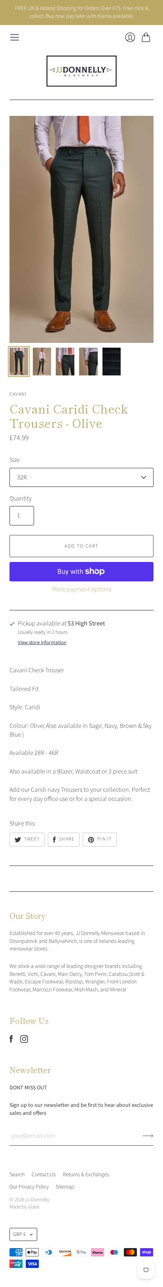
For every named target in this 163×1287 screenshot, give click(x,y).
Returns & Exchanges (86, 1175)
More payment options (81, 589)
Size (14, 460)
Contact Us (44, 1175)
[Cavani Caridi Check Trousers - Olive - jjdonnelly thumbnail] (18, 361)
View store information (42, 643)
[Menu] (14, 37)
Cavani (18, 394)
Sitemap (65, 1187)
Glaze (33, 1206)
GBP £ (19, 1234)
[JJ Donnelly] (81, 71)
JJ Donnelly (37, 1199)
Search (17, 1175)
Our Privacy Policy (29, 1187)
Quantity (20, 498)
